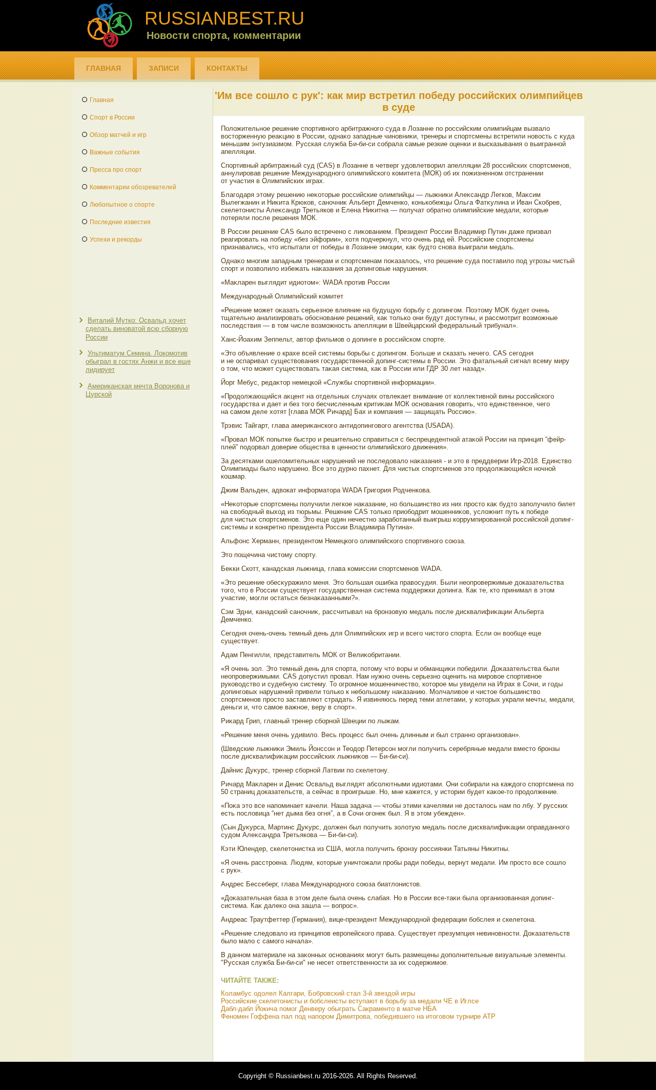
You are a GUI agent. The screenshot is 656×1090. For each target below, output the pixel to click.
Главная (103, 68)
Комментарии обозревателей (133, 187)
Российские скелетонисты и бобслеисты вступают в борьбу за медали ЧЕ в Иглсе (350, 1001)
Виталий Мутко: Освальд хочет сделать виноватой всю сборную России (137, 328)
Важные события (115, 152)
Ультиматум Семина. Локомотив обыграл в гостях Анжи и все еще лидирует (138, 361)
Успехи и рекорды (116, 239)
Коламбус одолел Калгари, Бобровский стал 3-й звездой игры (318, 993)
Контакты (227, 68)
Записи (164, 68)
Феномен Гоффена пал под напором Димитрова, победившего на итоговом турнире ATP (358, 1016)
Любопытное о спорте (122, 204)
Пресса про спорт (116, 169)
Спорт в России (112, 117)
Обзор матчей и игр (118, 134)
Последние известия (120, 222)
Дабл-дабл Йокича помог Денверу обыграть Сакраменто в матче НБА (329, 1009)
